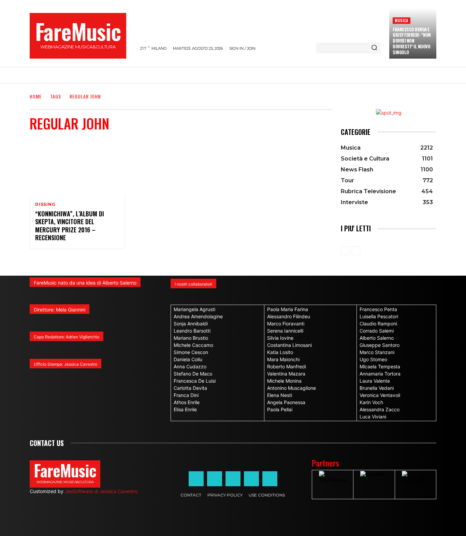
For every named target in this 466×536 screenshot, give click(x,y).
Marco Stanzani (377, 352)
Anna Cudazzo (190, 366)
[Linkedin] (233, 478)
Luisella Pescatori (379, 316)
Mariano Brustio (191, 338)
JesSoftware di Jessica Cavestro (101, 491)
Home (36, 96)
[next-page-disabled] (356, 250)
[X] (251, 478)
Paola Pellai (279, 409)
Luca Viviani (373, 416)
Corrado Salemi (377, 331)
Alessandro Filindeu (288, 316)
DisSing (45, 204)
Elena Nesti (279, 395)
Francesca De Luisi (195, 381)
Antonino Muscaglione (291, 388)
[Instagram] (214, 478)
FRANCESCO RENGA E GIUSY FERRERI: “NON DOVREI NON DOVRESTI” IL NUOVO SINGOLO (412, 41)
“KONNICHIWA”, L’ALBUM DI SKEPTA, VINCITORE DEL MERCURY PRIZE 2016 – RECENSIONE (69, 225)
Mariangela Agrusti (194, 309)
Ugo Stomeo (373, 359)
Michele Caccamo (193, 345)
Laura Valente (375, 381)
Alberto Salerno (377, 338)
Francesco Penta (378, 309)
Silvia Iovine (280, 338)
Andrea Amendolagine (198, 316)
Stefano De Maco (193, 374)
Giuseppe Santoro (379, 345)
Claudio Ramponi (378, 323)
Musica (401, 20)
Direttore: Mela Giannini (59, 309)
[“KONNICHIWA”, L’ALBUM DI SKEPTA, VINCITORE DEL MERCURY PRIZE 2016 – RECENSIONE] (77, 167)
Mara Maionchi (283, 359)
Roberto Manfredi (286, 366)
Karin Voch (371, 402)
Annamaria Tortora (380, 374)
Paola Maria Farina (287, 309)
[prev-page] (345, 250)
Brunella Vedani (377, 388)
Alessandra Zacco (379, 409)
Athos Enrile (187, 402)
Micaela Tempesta (380, 366)
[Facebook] (196, 478)
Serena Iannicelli (285, 331)
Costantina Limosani (289, 345)
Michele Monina (284, 381)
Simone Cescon (191, 352)
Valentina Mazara (286, 374)
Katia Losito (280, 352)
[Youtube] (269, 478)
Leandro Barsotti (192, 331)
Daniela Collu (188, 359)
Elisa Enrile (185, 409)
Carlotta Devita (190, 388)
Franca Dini (186, 395)
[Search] (374, 48)
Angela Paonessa (286, 402)
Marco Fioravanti (285, 323)
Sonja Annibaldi (191, 323)
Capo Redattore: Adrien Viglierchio (66, 336)
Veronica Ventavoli (380, 395)
